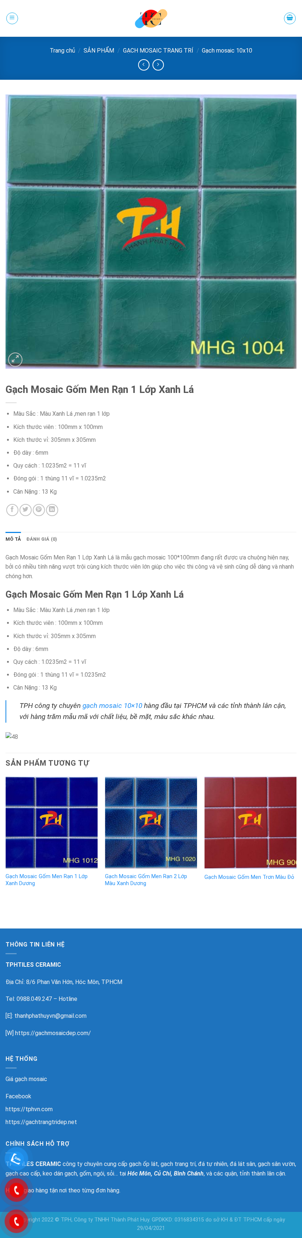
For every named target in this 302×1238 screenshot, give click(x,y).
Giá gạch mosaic (26, 1079)
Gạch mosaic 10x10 (227, 50)
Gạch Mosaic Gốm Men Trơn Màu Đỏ (249, 877)
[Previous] (5, 839)
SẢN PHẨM (99, 50)
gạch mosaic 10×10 (112, 705)
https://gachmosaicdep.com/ (53, 1033)
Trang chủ (62, 50)
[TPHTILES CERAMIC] (151, 18)
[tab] (13, 539)
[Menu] (12, 18)
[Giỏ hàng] (290, 18)
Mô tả (13, 539)
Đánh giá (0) (41, 539)
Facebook (18, 1096)
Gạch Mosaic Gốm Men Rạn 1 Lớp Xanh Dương (47, 880)
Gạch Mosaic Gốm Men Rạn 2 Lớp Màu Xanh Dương (146, 880)
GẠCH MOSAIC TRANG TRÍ (158, 50)
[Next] (296, 839)
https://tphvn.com (29, 1109)
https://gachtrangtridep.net (41, 1122)
